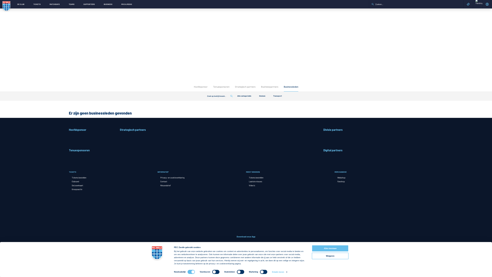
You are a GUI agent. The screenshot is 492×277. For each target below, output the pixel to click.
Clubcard (75, 181)
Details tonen (278, 272)
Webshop (341, 177)
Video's (252, 185)
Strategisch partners (245, 86)
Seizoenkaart (77, 185)
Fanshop (341, 181)
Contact (163, 181)
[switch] (215, 272)
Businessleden (291, 86)
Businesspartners (269, 86)
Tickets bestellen (79, 177)
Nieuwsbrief (165, 185)
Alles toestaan (330, 248)
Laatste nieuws (255, 181)
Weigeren (330, 256)
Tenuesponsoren (221, 86)
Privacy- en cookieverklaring (172, 177)
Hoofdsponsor (201, 86)
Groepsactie (77, 189)
